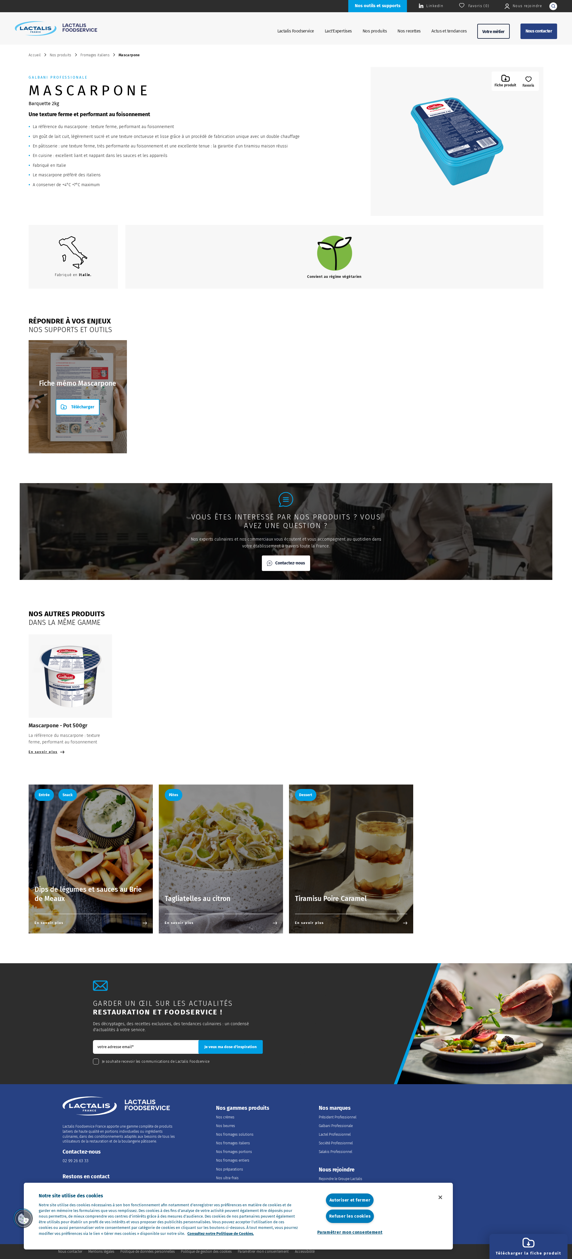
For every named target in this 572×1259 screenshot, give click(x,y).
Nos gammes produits (242, 1108)
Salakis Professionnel (335, 1152)
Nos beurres (225, 1126)
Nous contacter (539, 31)
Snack (68, 795)
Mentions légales (101, 1251)
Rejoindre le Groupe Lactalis (340, 1179)
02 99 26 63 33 (75, 1160)
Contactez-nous (290, 563)
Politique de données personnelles (147, 1251)
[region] (238, 1216)
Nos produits (375, 31)
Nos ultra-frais (227, 1178)
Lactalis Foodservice (295, 31)
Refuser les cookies (350, 1216)
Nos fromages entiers (232, 1160)
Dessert (305, 795)
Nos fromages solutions (235, 1134)
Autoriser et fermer (350, 1200)
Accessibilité (305, 1251)
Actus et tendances (449, 31)
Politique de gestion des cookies (206, 1251)
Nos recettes (409, 31)
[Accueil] (56, 28)
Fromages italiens (95, 55)
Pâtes (173, 795)
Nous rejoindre (337, 1170)
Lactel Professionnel (335, 1134)
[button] (22, 1218)
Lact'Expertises (338, 31)
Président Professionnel (337, 1117)
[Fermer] (440, 1197)
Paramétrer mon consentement (349, 1232)
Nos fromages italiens (233, 1143)
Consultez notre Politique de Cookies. (220, 1233)
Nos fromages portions (234, 1152)
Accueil (35, 55)
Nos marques (335, 1108)
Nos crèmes (225, 1117)
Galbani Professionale (336, 1126)
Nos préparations (229, 1169)
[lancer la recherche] (553, 6)
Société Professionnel (336, 1143)
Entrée (44, 795)
